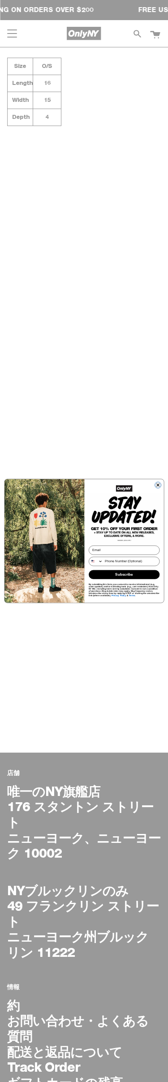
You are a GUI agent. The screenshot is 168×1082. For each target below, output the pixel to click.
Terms (132, 595)
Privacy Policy (118, 595)
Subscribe (124, 575)
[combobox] (96, 561)
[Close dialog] (158, 485)
